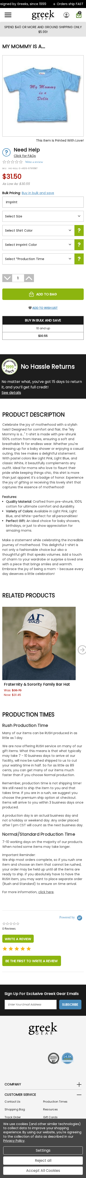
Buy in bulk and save (38, 193)
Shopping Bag (15, 1109)
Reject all (43, 1160)
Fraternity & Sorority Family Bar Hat (37, 684)
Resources (50, 1109)
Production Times (55, 1102)
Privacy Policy (14, 1140)
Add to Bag (46, 294)
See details (11, 392)
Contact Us (12, 1102)
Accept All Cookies (43, 1170)
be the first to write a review (32, 960)
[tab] (18, 939)
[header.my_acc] (67, 15)
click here (46, 892)
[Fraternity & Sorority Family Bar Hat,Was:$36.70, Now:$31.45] (39, 643)
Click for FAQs (25, 156)
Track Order (13, 1117)
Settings (43, 1150)
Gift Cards (50, 1117)
